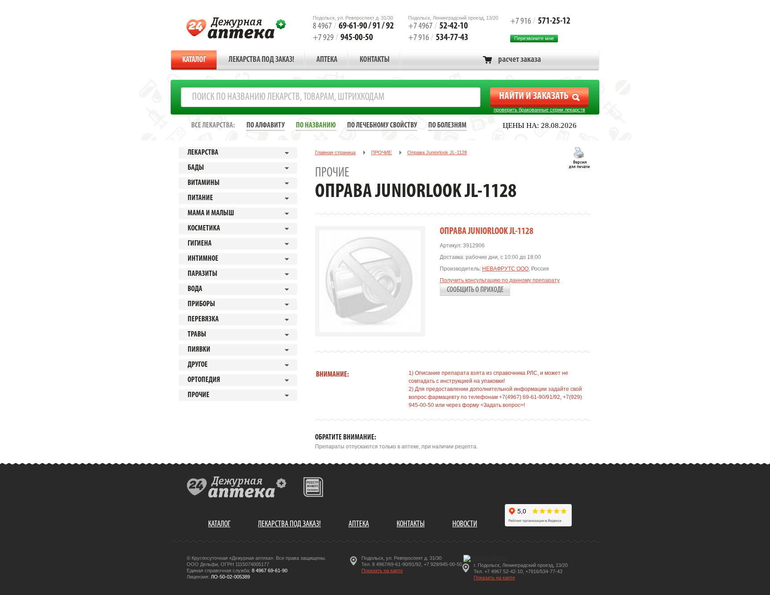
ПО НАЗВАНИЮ (316, 125)
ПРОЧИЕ (381, 152)
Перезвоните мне (534, 38)
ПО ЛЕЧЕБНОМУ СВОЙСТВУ (382, 125)
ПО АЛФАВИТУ (265, 125)
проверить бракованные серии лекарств (539, 109)
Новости (464, 524)
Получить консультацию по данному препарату (500, 280)
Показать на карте (382, 570)
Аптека (326, 60)
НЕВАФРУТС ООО (505, 269)
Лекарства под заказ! (261, 60)
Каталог (194, 60)
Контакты (374, 60)
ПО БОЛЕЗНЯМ (447, 125)
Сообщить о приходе (475, 290)
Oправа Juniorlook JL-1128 (437, 152)
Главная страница (335, 152)
